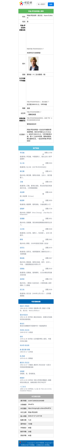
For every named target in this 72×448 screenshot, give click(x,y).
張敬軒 (22, 208)
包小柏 (22, 163)
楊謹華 (22, 200)
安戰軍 (22, 371)
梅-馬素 (22, 356)
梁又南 (22, 289)
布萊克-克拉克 (24, 330)
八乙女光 (23, 386)
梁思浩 (22, 248)
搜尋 (50, 4)
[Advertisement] (40, 36)
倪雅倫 (22, 268)
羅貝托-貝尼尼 (24, 362)
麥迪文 (22, 323)
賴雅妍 (22, 378)
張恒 (21, 336)
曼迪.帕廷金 (24, 315)
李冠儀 (22, 152)
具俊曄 (22, 192)
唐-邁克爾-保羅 (25, 349)
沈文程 (22, 229)
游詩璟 (22, 279)
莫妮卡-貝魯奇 (24, 306)
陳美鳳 (22, 258)
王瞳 (21, 182)
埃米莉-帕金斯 (24, 345)
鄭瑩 (21, 239)
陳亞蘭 (22, 171)
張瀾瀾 (22, 218)
